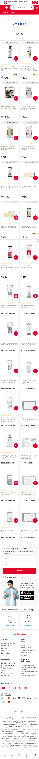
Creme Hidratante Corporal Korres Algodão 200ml (9, 306)
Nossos (24, 641)
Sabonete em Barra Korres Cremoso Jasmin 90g (29, 531)
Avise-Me (14, 296)
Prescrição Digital (26, 652)
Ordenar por (14, 12)
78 (4, 276)
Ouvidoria (4, 648)
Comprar (14, 58)
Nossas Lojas (5, 650)
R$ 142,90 (4, 74)
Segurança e (25, 661)
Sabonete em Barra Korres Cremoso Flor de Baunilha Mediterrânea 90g (29, 457)
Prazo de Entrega (6, 668)
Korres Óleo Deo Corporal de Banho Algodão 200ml (9, 187)
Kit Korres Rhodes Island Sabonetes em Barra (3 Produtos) (28, 108)
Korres (16, 17)
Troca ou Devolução (7, 673)
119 (25, 236)
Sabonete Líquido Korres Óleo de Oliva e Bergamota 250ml (9, 457)
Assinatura (24, 655)
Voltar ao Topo (18, 712)
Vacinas (23, 645)
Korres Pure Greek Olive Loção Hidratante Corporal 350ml (9, 68)
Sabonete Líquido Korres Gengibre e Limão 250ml (8, 531)
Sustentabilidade (6, 653)
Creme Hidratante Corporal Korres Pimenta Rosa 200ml (9, 344)
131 (5, 197)
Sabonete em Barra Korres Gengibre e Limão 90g (29, 493)
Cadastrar (19, 570)
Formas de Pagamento (8, 665)
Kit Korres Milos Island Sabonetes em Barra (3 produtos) (28, 148)
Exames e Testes (26, 647)
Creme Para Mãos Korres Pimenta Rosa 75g (28, 266)
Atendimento (6, 660)
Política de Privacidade (27, 665)
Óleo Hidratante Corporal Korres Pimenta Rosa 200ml (9, 266)
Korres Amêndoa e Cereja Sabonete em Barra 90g (28, 187)
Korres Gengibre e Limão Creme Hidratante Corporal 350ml (29, 227)
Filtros (4, 12)
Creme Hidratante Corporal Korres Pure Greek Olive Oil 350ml (29, 344)
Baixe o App (35, 2)
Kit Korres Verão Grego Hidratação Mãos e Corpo (8, 107)
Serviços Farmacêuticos (28, 650)
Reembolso (4, 670)
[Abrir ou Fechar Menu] (2, 7)
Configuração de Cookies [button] (28, 675)
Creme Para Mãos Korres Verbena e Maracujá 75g (8, 381)
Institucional (6, 640)
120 (5, 77)
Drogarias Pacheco (6, 17)
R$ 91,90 (23, 74)
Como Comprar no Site (8, 663)
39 (24, 276)
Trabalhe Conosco (6, 645)
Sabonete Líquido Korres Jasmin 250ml (8, 493)
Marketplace (5, 675)
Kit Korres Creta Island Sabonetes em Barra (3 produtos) (8, 148)
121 (5, 117)
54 (24, 117)
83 (24, 77)
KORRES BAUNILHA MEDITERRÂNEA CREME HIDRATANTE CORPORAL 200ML (28, 68)
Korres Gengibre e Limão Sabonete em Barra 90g (8, 227)
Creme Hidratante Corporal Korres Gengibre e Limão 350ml (29, 382)
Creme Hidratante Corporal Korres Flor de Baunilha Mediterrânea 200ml (9, 419)
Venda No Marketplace (8, 643)
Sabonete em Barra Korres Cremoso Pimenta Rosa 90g (29, 418)
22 (24, 197)
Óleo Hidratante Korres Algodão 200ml (27, 306)
